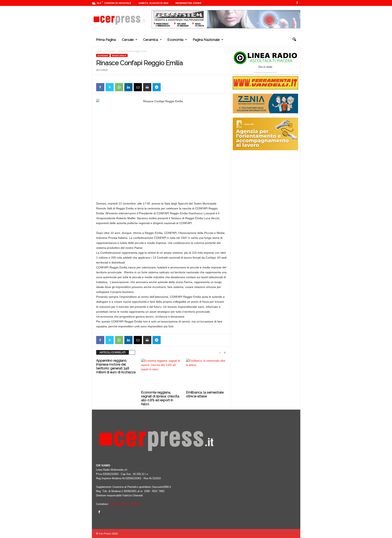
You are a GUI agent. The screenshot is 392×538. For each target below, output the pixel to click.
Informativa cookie (188, 2)
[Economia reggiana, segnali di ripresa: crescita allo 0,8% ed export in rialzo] (161, 374)
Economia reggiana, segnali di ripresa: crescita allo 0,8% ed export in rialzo (160, 398)
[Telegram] (157, 87)
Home (99, 51)
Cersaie (128, 40)
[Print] (147, 87)
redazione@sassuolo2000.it (126, 504)
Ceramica (150, 40)
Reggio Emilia (119, 55)
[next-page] (225, 352)
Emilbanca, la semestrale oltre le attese (205, 394)
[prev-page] (220, 352)
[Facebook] (297, 3)
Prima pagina (106, 40)
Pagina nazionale (206, 40)
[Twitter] (110, 87)
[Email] (138, 87)
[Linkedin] (128, 87)
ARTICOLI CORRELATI (112, 352)
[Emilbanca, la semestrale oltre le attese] (206, 374)
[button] (294, 39)
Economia (175, 40)
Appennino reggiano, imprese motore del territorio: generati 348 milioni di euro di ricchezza (116, 366)
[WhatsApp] (119, 87)
